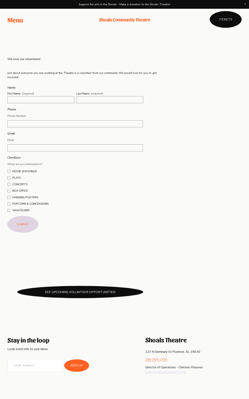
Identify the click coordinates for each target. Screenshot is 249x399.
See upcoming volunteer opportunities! (80, 292)
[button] (245, 4)
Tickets (225, 19)
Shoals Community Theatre (124, 19)
